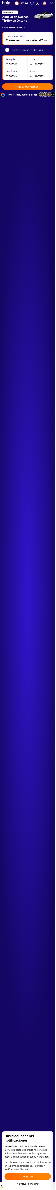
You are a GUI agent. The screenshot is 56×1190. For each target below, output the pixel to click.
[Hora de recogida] (40, 61)
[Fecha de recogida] (15, 61)
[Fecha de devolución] (15, 73)
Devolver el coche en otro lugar (27, 49)
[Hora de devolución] (40, 73)
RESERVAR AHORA (28, 86)
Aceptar (28, 1176)
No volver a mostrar (28, 1183)
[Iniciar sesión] (38, 3)
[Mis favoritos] (32, 3)
